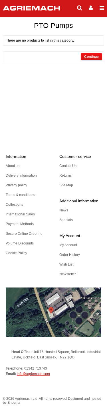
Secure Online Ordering (24, 234)
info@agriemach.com (33, 374)
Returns (65, 176)
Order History (69, 255)
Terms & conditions (20, 195)
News (63, 210)
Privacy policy (16, 185)
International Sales (20, 214)
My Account (68, 245)
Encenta (13, 403)
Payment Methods (20, 224)
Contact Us (67, 166)
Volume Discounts (20, 243)
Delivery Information (21, 176)
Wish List (66, 264)
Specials (66, 220)
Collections (14, 205)
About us (12, 166)
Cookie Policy (16, 253)
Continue (91, 57)
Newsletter (67, 274)
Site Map (66, 185)
